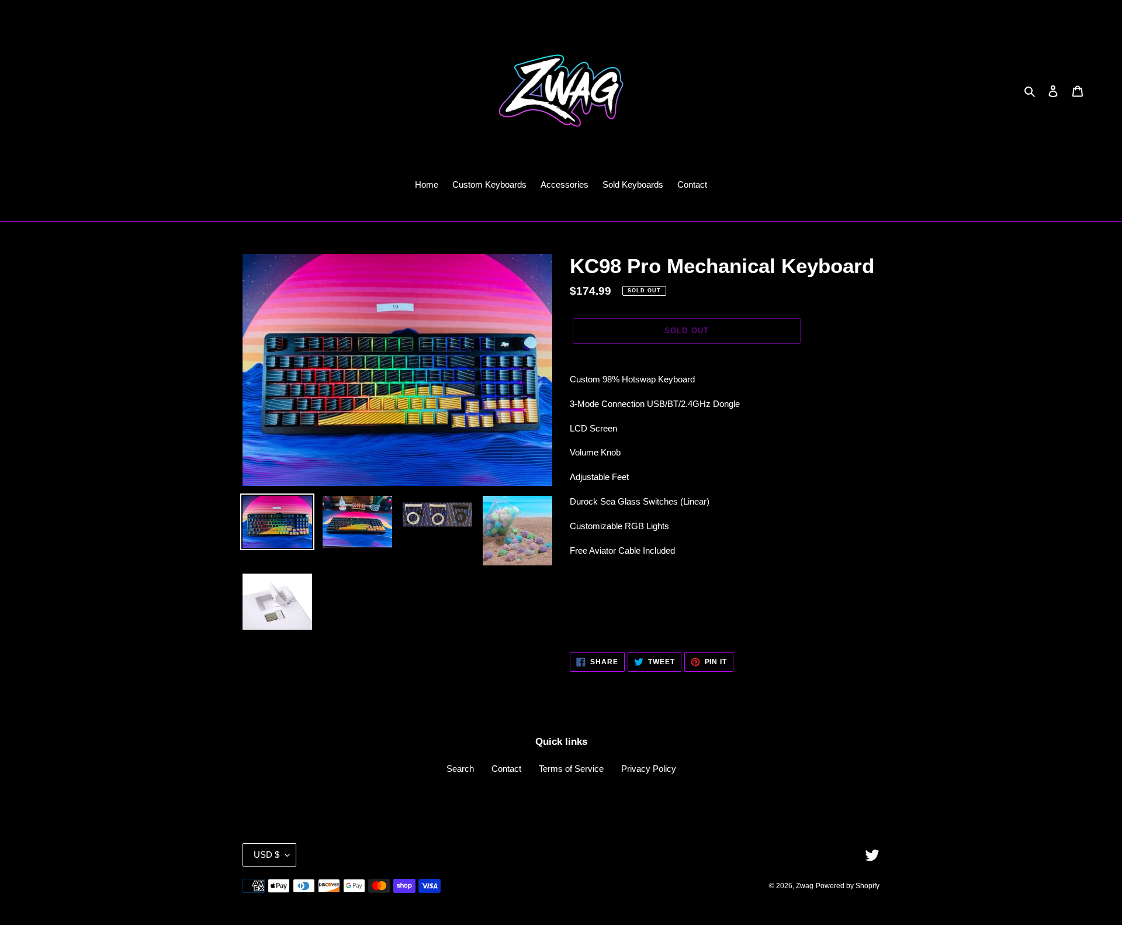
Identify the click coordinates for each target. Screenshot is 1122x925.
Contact (506, 769)
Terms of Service (571, 769)
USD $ (266, 855)
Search (460, 769)
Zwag (804, 886)
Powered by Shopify (847, 886)
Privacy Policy (648, 769)
